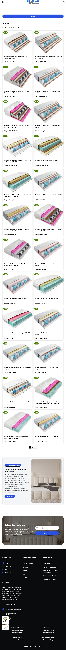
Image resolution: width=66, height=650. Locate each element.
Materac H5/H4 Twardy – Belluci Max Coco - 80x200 (48, 92)
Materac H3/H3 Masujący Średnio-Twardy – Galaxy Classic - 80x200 (17, 264)
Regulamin (46, 564)
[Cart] (64, 2)
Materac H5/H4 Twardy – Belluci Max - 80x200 (48, 195)
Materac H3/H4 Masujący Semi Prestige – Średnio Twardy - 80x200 (16, 437)
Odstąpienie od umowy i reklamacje (51, 571)
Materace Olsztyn (48, 640)
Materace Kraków (17, 630)
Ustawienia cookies (49, 579)
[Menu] (8, 617)
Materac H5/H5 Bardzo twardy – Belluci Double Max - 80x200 (15, 57)
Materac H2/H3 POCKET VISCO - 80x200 (46, 436)
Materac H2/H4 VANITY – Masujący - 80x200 (17, 333)
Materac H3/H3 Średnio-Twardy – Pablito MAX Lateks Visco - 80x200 (17, 161)
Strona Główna (28, 564)
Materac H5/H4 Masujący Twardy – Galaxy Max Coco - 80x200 (16, 92)
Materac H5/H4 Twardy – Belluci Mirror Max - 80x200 (48, 126)
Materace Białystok (17, 632)
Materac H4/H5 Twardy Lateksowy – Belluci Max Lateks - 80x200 (16, 230)
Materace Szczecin (17, 640)
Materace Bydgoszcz (48, 637)
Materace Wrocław (48, 630)
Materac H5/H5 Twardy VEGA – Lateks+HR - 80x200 (47, 161)
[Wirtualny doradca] (3, 614)
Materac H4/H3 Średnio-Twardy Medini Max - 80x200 (48, 333)
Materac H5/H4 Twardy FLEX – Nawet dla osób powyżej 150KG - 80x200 (17, 195)
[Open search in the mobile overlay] (6, 2)
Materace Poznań (17, 635)
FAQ (24, 574)
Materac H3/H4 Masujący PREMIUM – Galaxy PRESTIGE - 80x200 (48, 230)
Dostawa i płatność (49, 576)
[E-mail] (3, 609)
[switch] (5, 628)
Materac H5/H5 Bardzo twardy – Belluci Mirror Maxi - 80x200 (48, 57)
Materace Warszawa (17, 628)
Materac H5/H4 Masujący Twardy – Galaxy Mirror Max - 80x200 (16, 126)
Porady (25, 571)
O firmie (25, 567)
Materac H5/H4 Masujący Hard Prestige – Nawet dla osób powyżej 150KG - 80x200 (47, 402)
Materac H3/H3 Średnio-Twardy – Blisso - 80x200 (16, 299)
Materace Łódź (48, 635)
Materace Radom (48, 632)
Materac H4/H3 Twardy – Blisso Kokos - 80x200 (46, 264)
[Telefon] (3, 604)
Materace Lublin (17, 637)
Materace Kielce (48, 628)
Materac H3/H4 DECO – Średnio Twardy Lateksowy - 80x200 (46, 299)
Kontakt (25, 578)
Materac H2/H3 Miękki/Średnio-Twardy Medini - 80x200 (17, 368)
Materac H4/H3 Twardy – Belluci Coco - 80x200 (46, 368)
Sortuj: (4, 27)
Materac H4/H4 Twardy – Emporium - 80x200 (17, 402)
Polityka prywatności (50, 567)
